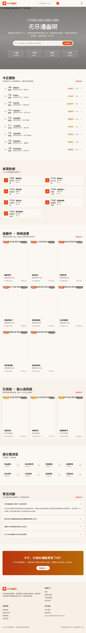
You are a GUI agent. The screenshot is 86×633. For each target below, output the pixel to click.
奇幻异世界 (6, 613)
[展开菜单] (81, 3)
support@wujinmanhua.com (55, 616)
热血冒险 (5, 610)
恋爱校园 (5, 616)
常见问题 (48, 613)
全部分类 (48, 600)
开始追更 (42, 568)
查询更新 (67, 43)
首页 (46, 592)
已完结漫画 (48, 598)
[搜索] (57, 3)
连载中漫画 (48, 595)
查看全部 (78, 81)
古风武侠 (5, 618)
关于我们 (48, 610)
